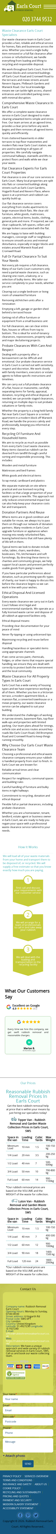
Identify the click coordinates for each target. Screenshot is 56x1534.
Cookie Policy (12, 1488)
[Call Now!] (38, 19)
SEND (28, 1463)
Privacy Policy (12, 1476)
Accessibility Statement (18, 1508)
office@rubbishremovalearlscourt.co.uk (28, 1335)
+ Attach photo (14, 1455)
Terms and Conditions (17, 1480)
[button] (7, 1039)
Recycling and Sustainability (22, 1492)
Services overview (36, 1476)
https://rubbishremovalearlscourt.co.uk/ (28, 1342)
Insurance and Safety (17, 1484)
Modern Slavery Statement (20, 1504)
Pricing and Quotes (16, 1496)
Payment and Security (17, 1500)
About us (41, 1484)
